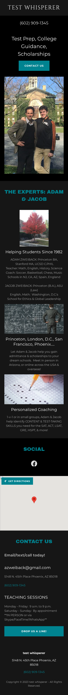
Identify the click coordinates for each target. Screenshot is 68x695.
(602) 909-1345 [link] (34, 23)
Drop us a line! (34, 631)
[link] (34, 8)
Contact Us (34, 65)
